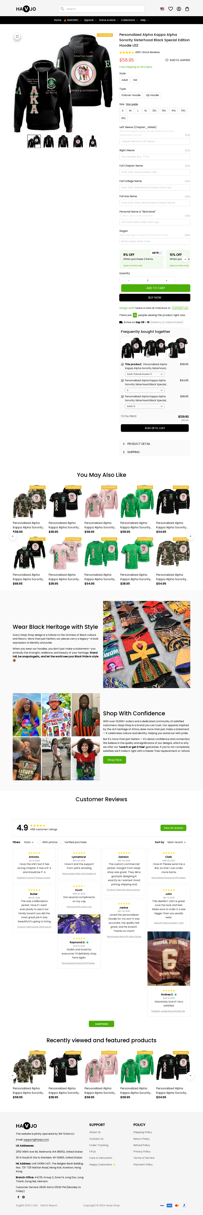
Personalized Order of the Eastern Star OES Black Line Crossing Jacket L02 (79, 873)
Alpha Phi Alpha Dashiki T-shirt (168, 923)
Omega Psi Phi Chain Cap (79, 906)
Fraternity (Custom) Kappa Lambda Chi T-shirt (34, 877)
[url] (36, 1140)
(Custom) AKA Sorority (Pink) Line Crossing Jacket (34, 926)
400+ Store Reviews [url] (147, 52)
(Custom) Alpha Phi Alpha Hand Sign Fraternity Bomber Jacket (124, 889)
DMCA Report (48, 1205)
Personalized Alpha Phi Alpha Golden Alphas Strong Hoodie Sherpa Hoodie (124, 936)
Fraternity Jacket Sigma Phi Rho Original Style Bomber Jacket (168, 1011)
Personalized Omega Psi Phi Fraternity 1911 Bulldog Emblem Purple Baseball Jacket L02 (169, 877)
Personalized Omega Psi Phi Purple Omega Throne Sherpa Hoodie (79, 963)
